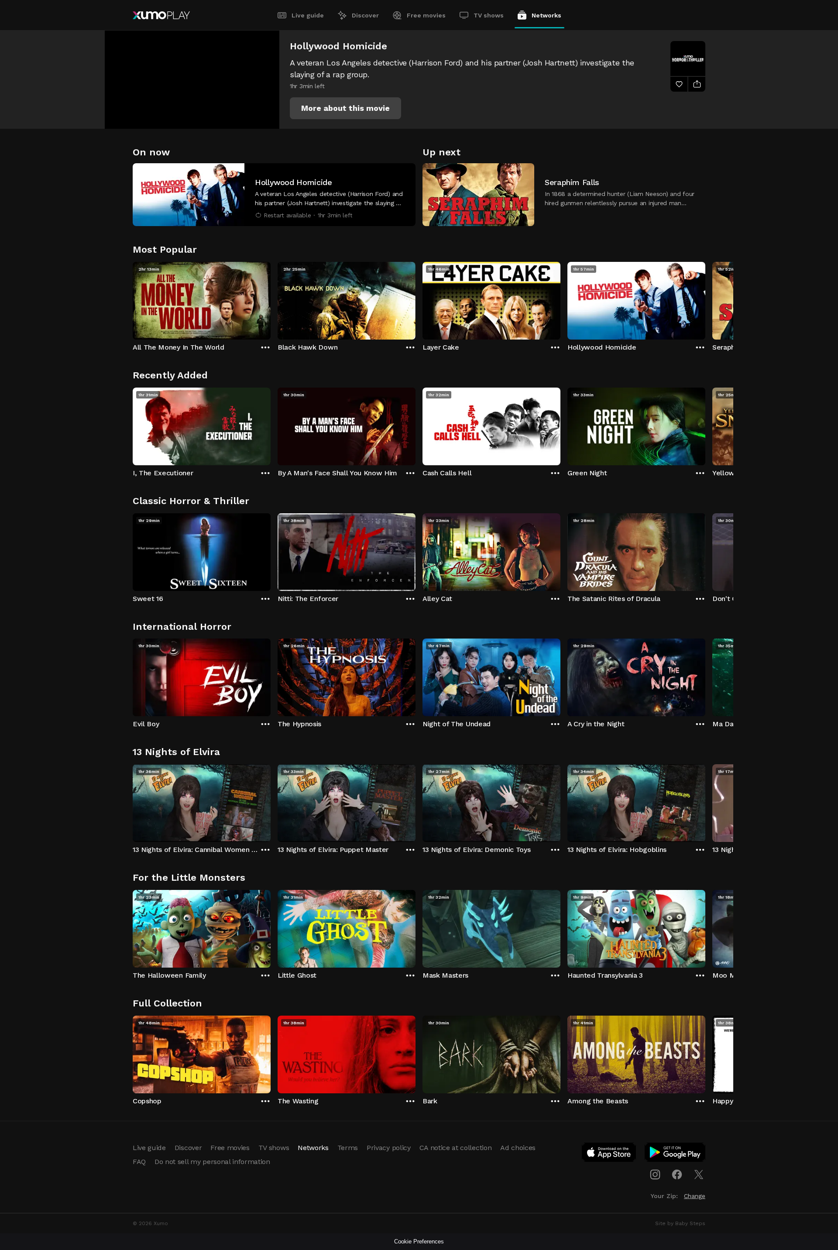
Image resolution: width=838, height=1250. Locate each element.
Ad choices (518, 1148)
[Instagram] (655, 1174)
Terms (347, 1148)
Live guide (308, 15)
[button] (345, 108)
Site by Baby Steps (680, 1223)
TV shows (489, 15)
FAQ (139, 1161)
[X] (698, 1174)
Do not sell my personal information (212, 1161)
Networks (546, 15)
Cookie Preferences (419, 1241)
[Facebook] (676, 1174)
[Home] (161, 15)
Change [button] (694, 1195)
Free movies (426, 15)
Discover (365, 15)
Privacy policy (389, 1148)
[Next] (705, 298)
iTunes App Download (609, 1154)
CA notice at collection (455, 1148)
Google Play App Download (675, 1154)
